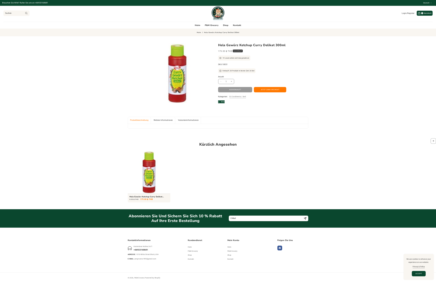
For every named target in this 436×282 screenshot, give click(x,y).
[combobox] (16, 13)
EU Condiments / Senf (237, 96)
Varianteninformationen (188, 120)
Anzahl (221, 77)
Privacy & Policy (419, 266)
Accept (418, 273)
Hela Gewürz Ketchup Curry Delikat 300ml (145, 197)
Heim (199, 32)
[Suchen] (26, 13)
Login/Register (408, 13)
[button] (425, 13)
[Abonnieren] (305, 218)
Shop (190, 255)
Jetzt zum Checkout (270, 90)
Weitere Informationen (163, 120)
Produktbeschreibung (139, 120)
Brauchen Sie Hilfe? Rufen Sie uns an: (18, 3)
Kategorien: (223, 97)
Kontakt (191, 259)
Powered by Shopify (152, 278)
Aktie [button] (223, 102)
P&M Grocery (193, 251)
